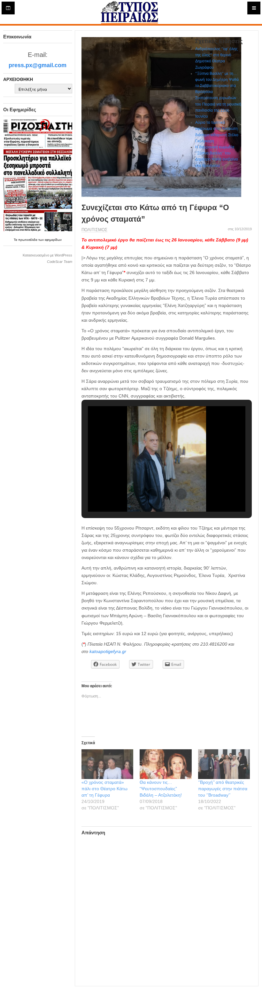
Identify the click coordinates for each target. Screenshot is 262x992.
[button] (152, 494)
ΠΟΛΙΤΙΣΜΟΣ (94, 229)
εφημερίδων (53, 239)
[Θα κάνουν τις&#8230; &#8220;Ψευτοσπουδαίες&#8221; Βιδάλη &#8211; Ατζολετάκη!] (166, 764)
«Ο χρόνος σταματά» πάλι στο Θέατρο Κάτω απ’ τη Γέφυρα (104, 789)
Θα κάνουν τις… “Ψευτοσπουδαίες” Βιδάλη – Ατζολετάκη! (161, 789)
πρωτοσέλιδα (28, 239)
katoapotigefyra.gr (107, 651)
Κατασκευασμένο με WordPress (47, 255)
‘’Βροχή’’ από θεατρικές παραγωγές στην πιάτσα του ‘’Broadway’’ (222, 789)
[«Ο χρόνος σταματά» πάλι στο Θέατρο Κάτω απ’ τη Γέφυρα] (107, 764)
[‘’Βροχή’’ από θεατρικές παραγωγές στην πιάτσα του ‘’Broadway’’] (224, 764)
